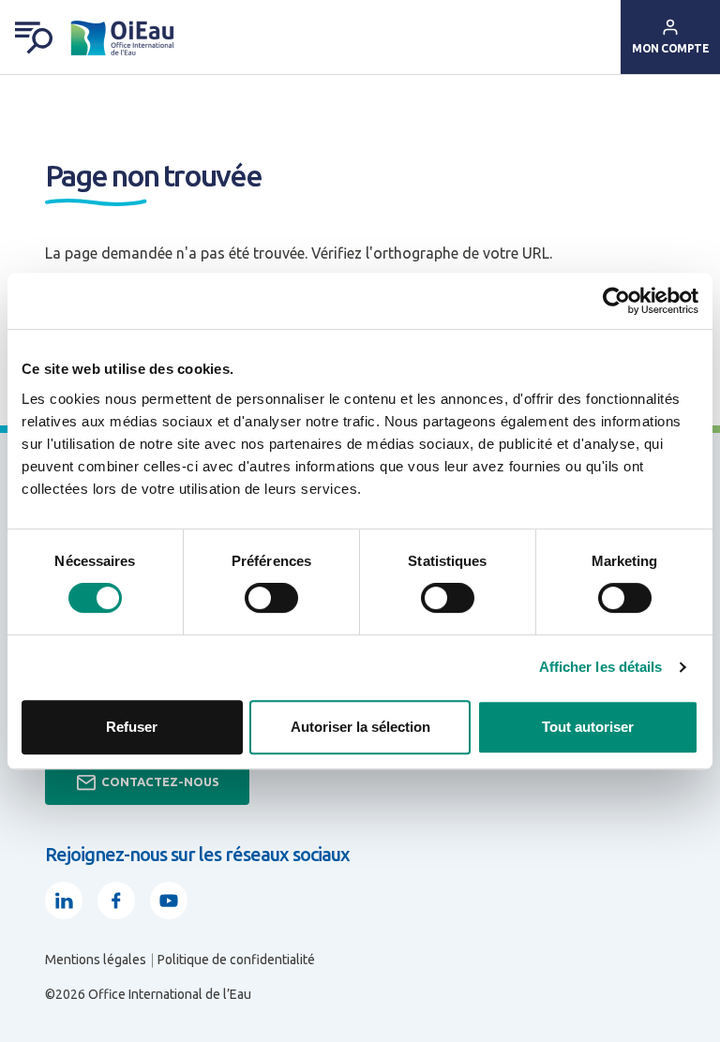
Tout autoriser (588, 727)
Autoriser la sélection (360, 727)
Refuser (132, 727)
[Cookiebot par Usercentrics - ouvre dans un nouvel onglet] (616, 301)
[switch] (271, 598)
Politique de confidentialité (236, 959)
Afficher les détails (601, 667)
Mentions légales (95, 959)
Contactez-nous (160, 781)
